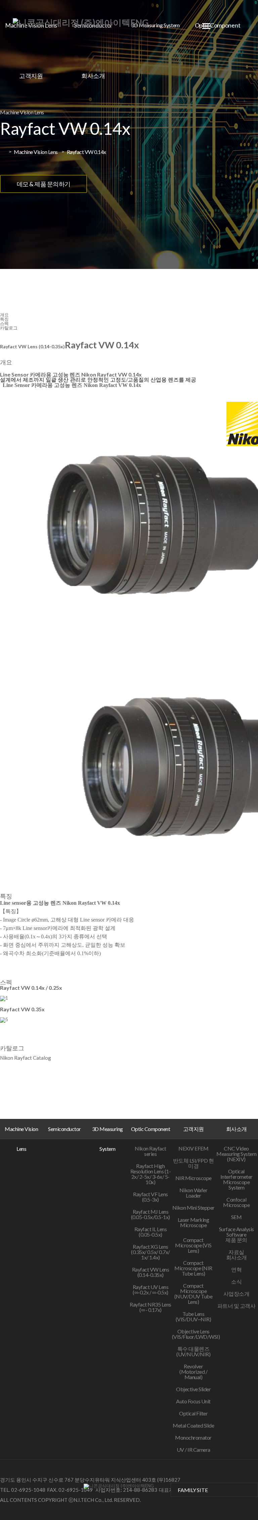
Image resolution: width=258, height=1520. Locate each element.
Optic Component (150, 1129)
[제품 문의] (245, 1488)
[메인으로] (80, 22)
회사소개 (93, 75)
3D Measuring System (155, 25)
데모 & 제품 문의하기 (44, 184)
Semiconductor (64, 1129)
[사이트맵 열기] (206, 26)
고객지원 (31, 75)
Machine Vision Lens (21, 1139)
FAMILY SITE (193, 1490)
